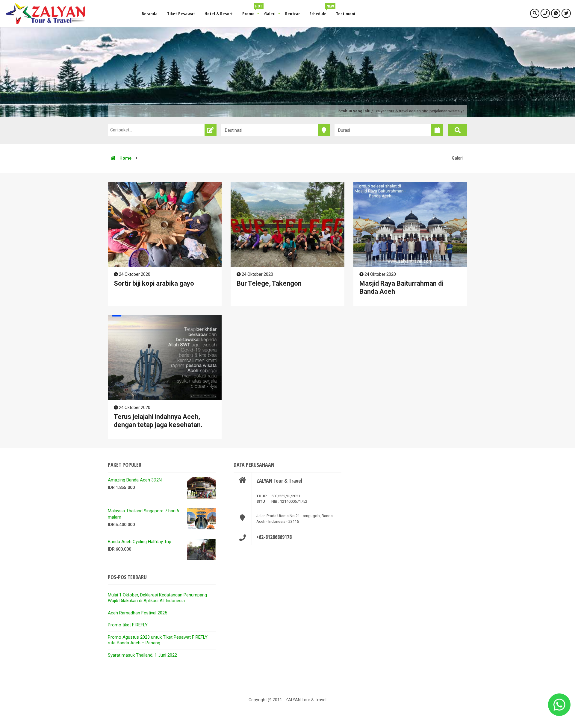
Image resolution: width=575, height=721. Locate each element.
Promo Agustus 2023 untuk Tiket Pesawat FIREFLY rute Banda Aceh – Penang (158, 640)
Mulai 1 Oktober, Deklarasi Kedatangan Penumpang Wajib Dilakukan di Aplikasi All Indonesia (157, 598)
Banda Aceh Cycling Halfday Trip (139, 541)
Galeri (270, 13)
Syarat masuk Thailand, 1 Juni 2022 (142, 655)
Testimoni (345, 13)
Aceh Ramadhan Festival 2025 (137, 613)
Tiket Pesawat (181, 13)
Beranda (150, 13)
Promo (250, 10)
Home (125, 158)
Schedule (320, 10)
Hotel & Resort (219, 13)
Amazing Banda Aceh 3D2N (135, 480)
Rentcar (292, 13)
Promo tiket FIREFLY (128, 625)
